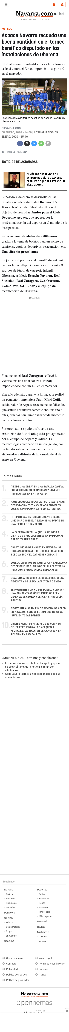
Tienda (43, 974)
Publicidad (12, 969)
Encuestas (11, 935)
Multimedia (43, 932)
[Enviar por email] (48, 143)
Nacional (42, 921)
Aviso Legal (45, 958)
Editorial (10, 922)
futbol (11, 152)
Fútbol (42, 894)
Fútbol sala (44, 911)
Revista (41, 926)
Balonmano (44, 907)
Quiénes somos (14, 958)
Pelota (42, 903)
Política (9, 894)
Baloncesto (44, 898)
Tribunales (11, 903)
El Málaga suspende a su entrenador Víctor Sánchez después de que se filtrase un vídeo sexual (46, 180)
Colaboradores (13, 927)
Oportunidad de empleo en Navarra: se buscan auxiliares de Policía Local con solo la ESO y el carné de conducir (37, 551)
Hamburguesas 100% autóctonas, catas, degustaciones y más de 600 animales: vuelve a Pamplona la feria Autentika (38, 505)
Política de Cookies (16, 974)
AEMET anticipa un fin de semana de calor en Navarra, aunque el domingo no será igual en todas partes (38, 612)
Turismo (43, 969)
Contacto (11, 963)
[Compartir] (20, 143)
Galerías (43, 936)
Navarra (8, 889)
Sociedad (10, 907)
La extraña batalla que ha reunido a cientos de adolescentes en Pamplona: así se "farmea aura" (37, 536)
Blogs (9, 931)
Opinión (8, 918)
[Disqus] (34, 730)
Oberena (22, 152)
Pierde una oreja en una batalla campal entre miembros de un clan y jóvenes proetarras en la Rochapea (37, 490)
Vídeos (42, 941)
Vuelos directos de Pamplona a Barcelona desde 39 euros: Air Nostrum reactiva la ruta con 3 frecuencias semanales (39, 566)
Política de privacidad (18, 980)
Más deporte (45, 916)
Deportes (42, 889)
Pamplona (10, 912)
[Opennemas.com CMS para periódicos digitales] (34, 1006)
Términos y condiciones (41, 658)
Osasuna (9, 941)
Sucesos (10, 898)
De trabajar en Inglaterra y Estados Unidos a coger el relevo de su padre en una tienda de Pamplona (37, 521)
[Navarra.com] (34, 13)
